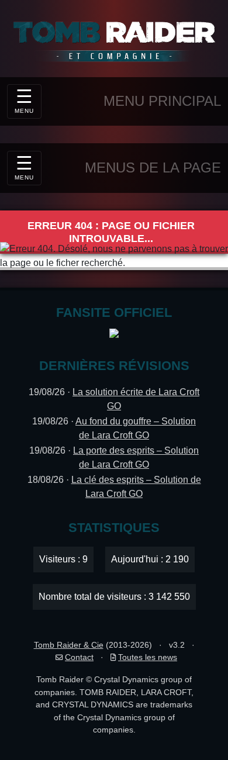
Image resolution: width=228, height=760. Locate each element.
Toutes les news (147, 657)
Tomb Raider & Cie (68, 645)
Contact (79, 657)
